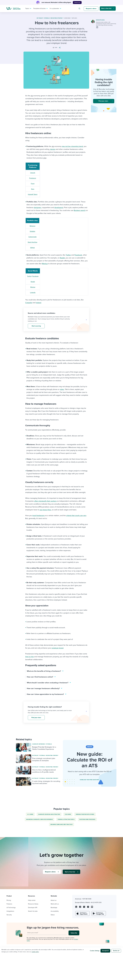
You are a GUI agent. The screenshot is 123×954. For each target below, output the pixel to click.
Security (9, 915)
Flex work (68, 814)
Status (53, 915)
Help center (31, 900)
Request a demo (91, 8)
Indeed (38, 303)
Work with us (55, 904)
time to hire (29, 657)
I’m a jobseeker (54, 8)
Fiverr (32, 183)
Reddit (62, 258)
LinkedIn (32, 292)
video (62, 389)
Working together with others (85, 814)
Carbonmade (32, 237)
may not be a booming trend (72, 146)
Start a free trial (106, 8)
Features (9, 904)
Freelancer (32, 178)
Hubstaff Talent (32, 194)
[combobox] (79, 8)
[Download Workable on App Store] (82, 913)
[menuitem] (28, 8)
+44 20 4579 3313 (95, 902)
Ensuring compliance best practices (62, 824)
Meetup (45, 264)
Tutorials (47, 18)
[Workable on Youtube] (84, 907)
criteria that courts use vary (76, 516)
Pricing (9, 900)
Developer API (32, 907)
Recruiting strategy (57, 18)
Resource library (33, 904)
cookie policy (35, 952)
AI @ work (30, 814)
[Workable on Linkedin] (76, 907)
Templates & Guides (39, 8)
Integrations (10, 911)
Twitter (68, 255)
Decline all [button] (116, 950)
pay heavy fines (45, 510)
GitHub (32, 248)
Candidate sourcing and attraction (49, 814)
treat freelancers (38, 516)
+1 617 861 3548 (86, 899)
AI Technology (11, 907)
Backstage (54, 907)
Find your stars (36, 717)
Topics (27, 8)
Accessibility (55, 911)
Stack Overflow (32, 242)
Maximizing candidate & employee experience (39, 819)
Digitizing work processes (87, 819)
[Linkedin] (97, 27)
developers (58, 208)
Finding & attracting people (66, 819)
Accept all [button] (105, 951)
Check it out (77, 2)
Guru (32, 189)
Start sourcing (36, 326)
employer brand (57, 648)
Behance (32, 226)
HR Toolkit (40, 18)
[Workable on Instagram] (92, 907)
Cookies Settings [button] (94, 950)
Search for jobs (32, 911)
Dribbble (32, 231)
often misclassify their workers (45, 501)
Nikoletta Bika (100, 20)
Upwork (32, 173)
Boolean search (79, 210)
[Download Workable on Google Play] (98, 913)
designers (37, 208)
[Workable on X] (88, 907)
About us (53, 900)
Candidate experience (38, 744)
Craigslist (28, 303)
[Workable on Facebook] (80, 907)
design (52, 149)
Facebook (78, 255)
